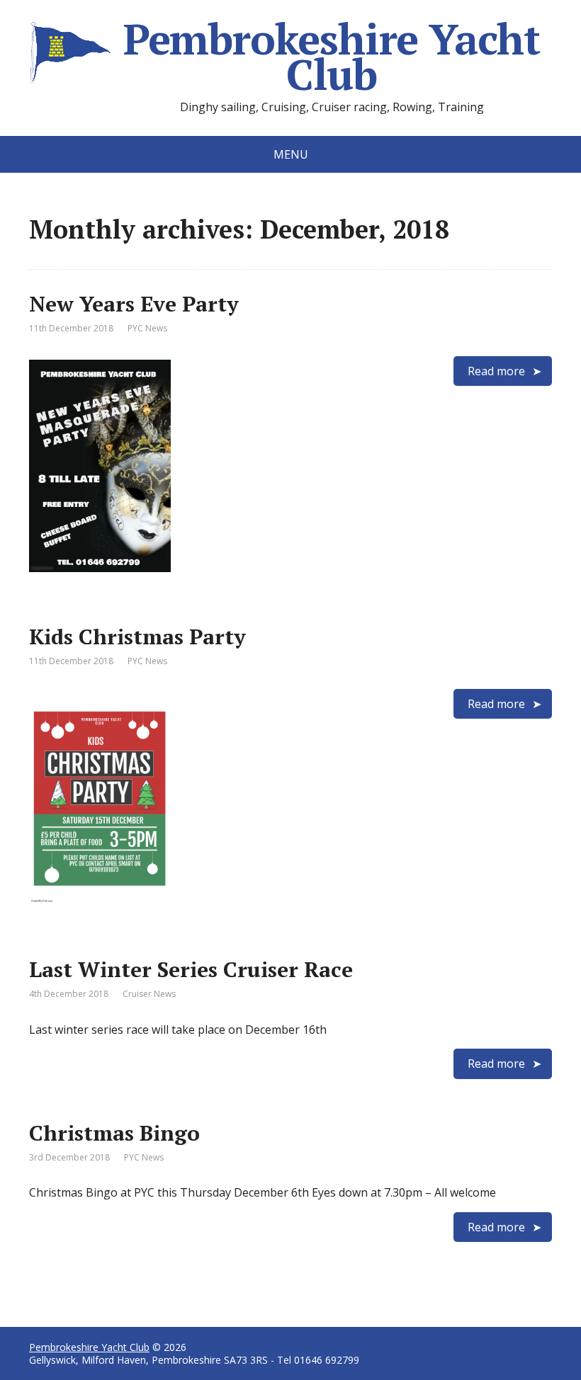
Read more (496, 371)
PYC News (147, 328)
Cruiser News (149, 994)
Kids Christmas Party (137, 636)
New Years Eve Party (134, 304)
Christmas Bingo (114, 1133)
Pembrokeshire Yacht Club (331, 56)
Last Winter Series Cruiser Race (191, 969)
